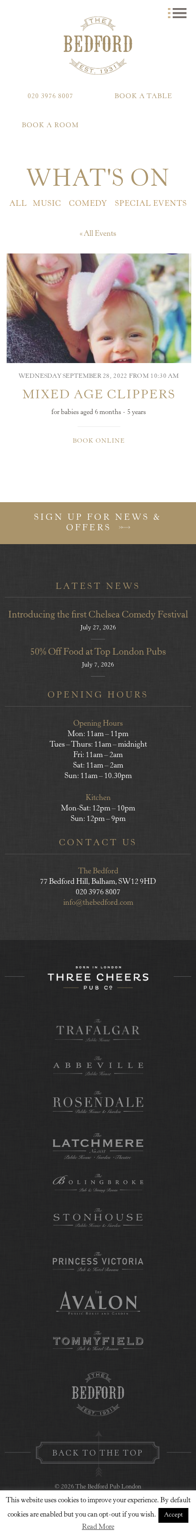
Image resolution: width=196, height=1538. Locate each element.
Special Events (151, 204)
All (18, 204)
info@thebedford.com (98, 903)
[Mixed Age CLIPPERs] (99, 308)
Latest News (98, 587)
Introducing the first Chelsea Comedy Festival (98, 615)
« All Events (98, 234)
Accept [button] (173, 1515)
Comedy (88, 204)
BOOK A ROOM (50, 125)
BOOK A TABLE (143, 96)
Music (47, 204)
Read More (98, 1527)
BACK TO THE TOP (98, 1453)
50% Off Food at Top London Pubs (98, 653)
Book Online (99, 441)
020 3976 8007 (50, 96)
